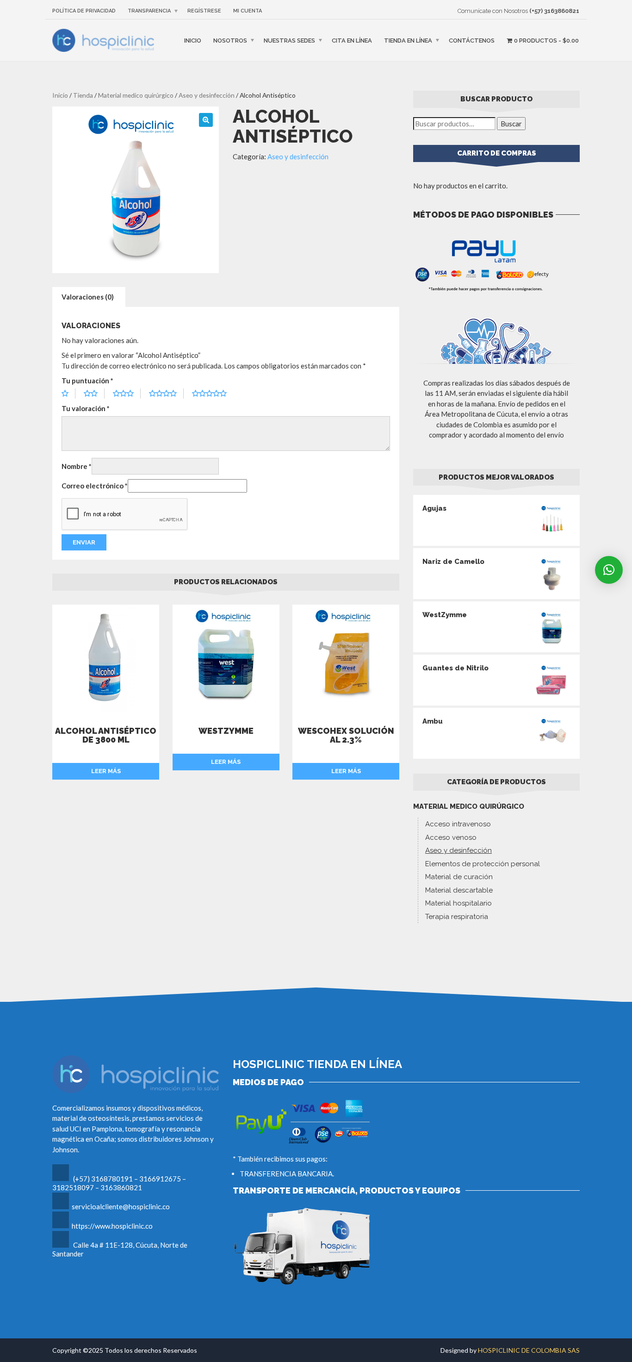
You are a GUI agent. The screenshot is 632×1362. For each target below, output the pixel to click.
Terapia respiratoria (456, 916)
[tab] (87, 297)
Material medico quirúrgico (135, 95)
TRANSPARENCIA (149, 11)
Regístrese (204, 11)
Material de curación (459, 877)
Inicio (192, 40)
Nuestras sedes (289, 40)
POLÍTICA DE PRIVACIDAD (84, 11)
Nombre (77, 466)
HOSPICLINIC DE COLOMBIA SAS (529, 1350)
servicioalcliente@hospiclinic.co (121, 1206)
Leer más (106, 771)
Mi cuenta (247, 11)
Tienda (83, 95)
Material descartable (459, 890)
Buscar (511, 123)
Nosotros (230, 40)
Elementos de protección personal (482, 864)
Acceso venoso (451, 837)
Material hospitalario (458, 903)
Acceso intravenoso (458, 824)
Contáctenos (472, 40)
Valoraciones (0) (88, 297)
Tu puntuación (87, 380)
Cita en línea (352, 40)
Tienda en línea (408, 40)
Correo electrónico (95, 485)
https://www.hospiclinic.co (112, 1226)
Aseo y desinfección (207, 95)
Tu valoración (86, 408)
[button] (609, 570)
